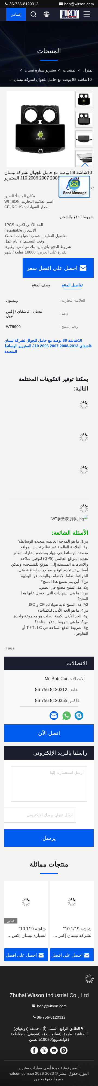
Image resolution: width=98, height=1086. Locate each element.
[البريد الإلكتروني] (53, 715)
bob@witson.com (79, 4)
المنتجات (69, 70)
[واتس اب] (66, 715)
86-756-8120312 (23, 4)
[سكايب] (78, 715)
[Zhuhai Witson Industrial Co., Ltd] (71, 14)
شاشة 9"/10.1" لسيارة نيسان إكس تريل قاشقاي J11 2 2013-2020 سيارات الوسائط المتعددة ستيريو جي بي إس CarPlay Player (28, 933)
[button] (85, 165)
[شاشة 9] (72, 902)
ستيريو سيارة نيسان (40, 70)
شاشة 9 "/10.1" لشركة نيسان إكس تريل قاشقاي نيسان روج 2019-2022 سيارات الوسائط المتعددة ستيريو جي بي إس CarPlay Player (73, 933)
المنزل (88, 70)
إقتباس (16, 14)
